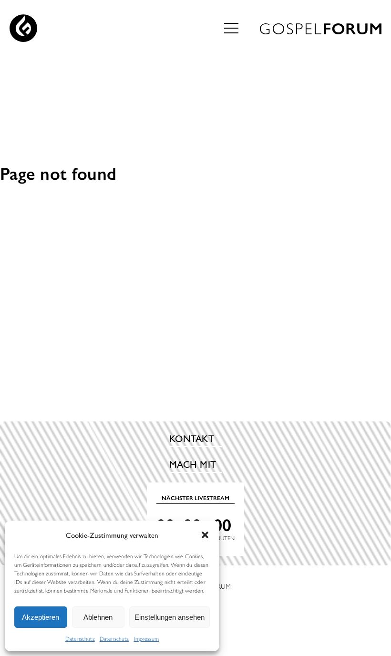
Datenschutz (80, 638)
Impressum (146, 638)
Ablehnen (98, 617)
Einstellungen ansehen (169, 617)
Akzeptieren (40, 617)
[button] (205, 535)
